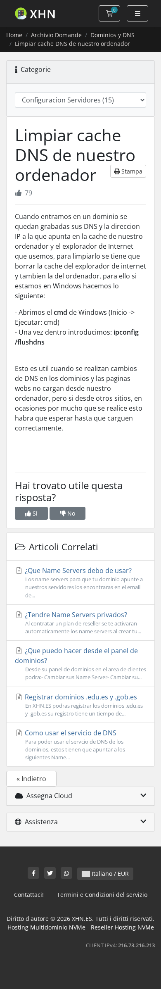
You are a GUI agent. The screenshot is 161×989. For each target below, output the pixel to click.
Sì (34, 513)
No (70, 513)
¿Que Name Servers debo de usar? (83, 582)
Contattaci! (29, 895)
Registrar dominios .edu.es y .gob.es (83, 704)
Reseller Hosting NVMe (122, 927)
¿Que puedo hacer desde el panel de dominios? (80, 663)
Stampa (131, 171)
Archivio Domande (56, 35)
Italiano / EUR (109, 873)
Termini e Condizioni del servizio (102, 895)
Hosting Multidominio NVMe (46, 927)
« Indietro (31, 778)
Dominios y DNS (112, 35)
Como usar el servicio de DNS (74, 744)
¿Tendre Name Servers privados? (82, 622)
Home (14, 35)
